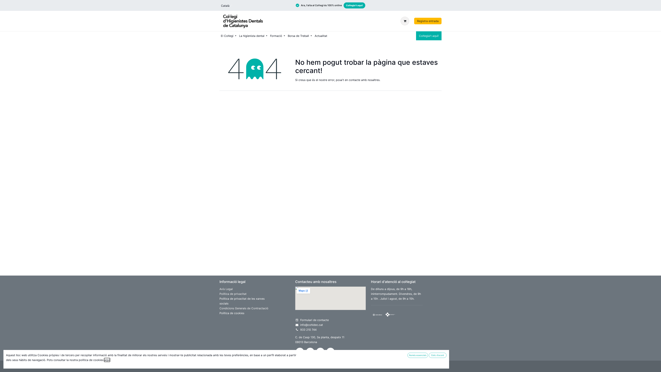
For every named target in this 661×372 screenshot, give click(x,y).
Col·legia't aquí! (354, 5)
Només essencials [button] (417, 355)
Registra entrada (428, 21)
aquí (107, 360)
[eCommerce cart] (405, 21)
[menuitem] (228, 36)
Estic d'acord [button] (437, 355)
